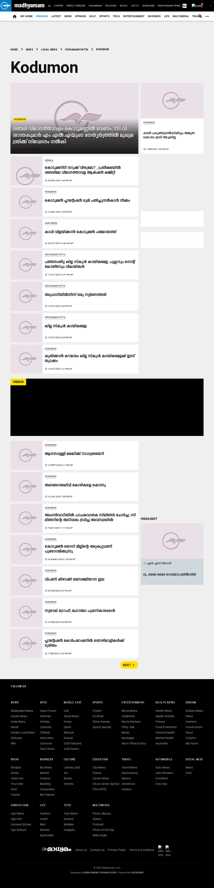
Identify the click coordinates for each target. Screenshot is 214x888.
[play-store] (161, 851)
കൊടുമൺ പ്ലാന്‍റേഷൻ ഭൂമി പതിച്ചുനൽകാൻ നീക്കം (87, 201)
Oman (68, 721)
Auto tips (161, 783)
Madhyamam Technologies (100, 872)
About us (81, 850)
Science (69, 819)
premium (42, 16)
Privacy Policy (117, 850)
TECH (116, 16)
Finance (45, 778)
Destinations (130, 773)
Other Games (101, 721)
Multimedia (181, 16)
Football (98, 716)
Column (191, 738)
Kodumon (20, 119)
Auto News (162, 767)
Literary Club (72, 767)
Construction (194, 727)
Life (166, 16)
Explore (126, 789)
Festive (15, 794)
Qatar (67, 727)
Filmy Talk (128, 727)
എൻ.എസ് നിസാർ (157, 563)
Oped (43, 702)
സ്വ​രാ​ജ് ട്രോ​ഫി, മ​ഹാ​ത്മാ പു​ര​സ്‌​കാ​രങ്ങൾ (80, 611)
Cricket (97, 710)
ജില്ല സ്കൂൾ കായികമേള (66, 326)
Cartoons (46, 743)
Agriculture (20, 805)
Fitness (160, 721)
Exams (97, 773)
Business (154, 16)
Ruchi (15, 759)
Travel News (129, 767)
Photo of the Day (103, 829)
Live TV (135, 5)
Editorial (45, 716)
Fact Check (47, 748)
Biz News (46, 767)
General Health (165, 732)
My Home (26, 16)
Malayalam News (22, 710)
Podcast (98, 824)
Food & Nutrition (166, 727)
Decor (189, 732)
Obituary (16, 738)
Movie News (129, 710)
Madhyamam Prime (169, 5)
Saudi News (71, 716)
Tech (67, 805)
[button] (5, 6)
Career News (101, 778)
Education (100, 759)
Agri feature (18, 829)
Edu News (99, 767)
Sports (104, 16)
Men (43, 824)
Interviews (46, 738)
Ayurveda (161, 743)
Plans (189, 716)
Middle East (73, 702)
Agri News (51, 223)
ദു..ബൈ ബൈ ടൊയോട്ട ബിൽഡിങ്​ (169, 575)
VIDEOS (18, 382)
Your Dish (17, 783)
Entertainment (134, 16)
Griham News (194, 710)
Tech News (71, 813)
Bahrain (69, 732)
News (68, 16)
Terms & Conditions (141, 850)
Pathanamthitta (55, 254)
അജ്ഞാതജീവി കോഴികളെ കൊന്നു (75, 485)
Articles (45, 721)
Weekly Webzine (75, 5)
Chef (14, 789)
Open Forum (48, 710)
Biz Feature (47, 794)
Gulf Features (72, 743)
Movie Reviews (131, 721)
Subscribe (148, 5)
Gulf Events (71, 748)
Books (123, 5)
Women (45, 829)
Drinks (15, 773)
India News (18, 721)
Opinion (80, 16)
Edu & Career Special (106, 783)
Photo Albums (102, 813)
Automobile (164, 759)
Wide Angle (100, 835)
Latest (56, 16)
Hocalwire (137, 872)
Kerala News (19, 716)
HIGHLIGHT (149, 519)
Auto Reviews (164, 773)
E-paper (58, 5)
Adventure (128, 783)
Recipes (16, 767)
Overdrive (161, 778)
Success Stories (21, 824)
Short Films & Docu (134, 743)
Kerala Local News (23, 732)
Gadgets (69, 829)
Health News (165, 702)
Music (125, 732)
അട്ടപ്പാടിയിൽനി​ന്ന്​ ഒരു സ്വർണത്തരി (76, 295)
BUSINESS (46, 759)
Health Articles (164, 716)
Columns (45, 727)
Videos (97, 819)
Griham (191, 702)
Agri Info (16, 819)
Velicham (110, 5)
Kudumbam (95, 5)
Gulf (92, 16)
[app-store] (169, 851)
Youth (44, 819)
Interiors (191, 721)
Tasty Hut (17, 778)
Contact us (97, 850)
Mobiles (69, 824)
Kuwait (68, 738)
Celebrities (128, 716)
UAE (66, 710)
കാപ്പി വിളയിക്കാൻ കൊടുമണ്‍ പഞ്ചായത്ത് (80, 232)
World (14, 727)
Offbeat (45, 732)
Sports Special (102, 727)
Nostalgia (128, 738)
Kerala (49, 160)
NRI (13, 743)
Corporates (47, 789)
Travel (127, 759)
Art (66, 773)
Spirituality (47, 835)
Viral (188, 773)
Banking (45, 783)
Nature (126, 778)
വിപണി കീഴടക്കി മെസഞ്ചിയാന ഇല (74, 579)
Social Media (195, 759)
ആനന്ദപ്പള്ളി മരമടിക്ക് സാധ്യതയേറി (74, 454)
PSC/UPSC (100, 789)
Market (44, 773)
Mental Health (164, 738)
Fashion (45, 813)
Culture (70, 759)
